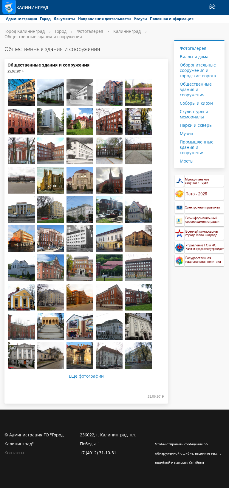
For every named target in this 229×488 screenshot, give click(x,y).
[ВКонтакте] (159, 434)
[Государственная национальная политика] (199, 260)
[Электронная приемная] (199, 207)
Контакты (14, 452)
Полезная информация (172, 18)
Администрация (21, 18)
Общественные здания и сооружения (196, 89)
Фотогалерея (90, 31)
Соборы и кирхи (196, 103)
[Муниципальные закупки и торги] (199, 181)
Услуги (140, 18)
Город (45, 18)
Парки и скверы (196, 125)
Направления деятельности (104, 18)
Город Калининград (24, 31)
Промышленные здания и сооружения (196, 147)
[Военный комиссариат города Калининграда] (199, 234)
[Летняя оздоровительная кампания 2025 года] (199, 194)
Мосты (187, 161)
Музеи (186, 133)
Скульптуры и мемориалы (194, 114)
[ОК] (171, 434)
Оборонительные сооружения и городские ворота (198, 70)
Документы (64, 18)
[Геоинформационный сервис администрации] (199, 221)
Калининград (32, 7)
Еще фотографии (86, 376)
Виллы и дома (194, 56)
